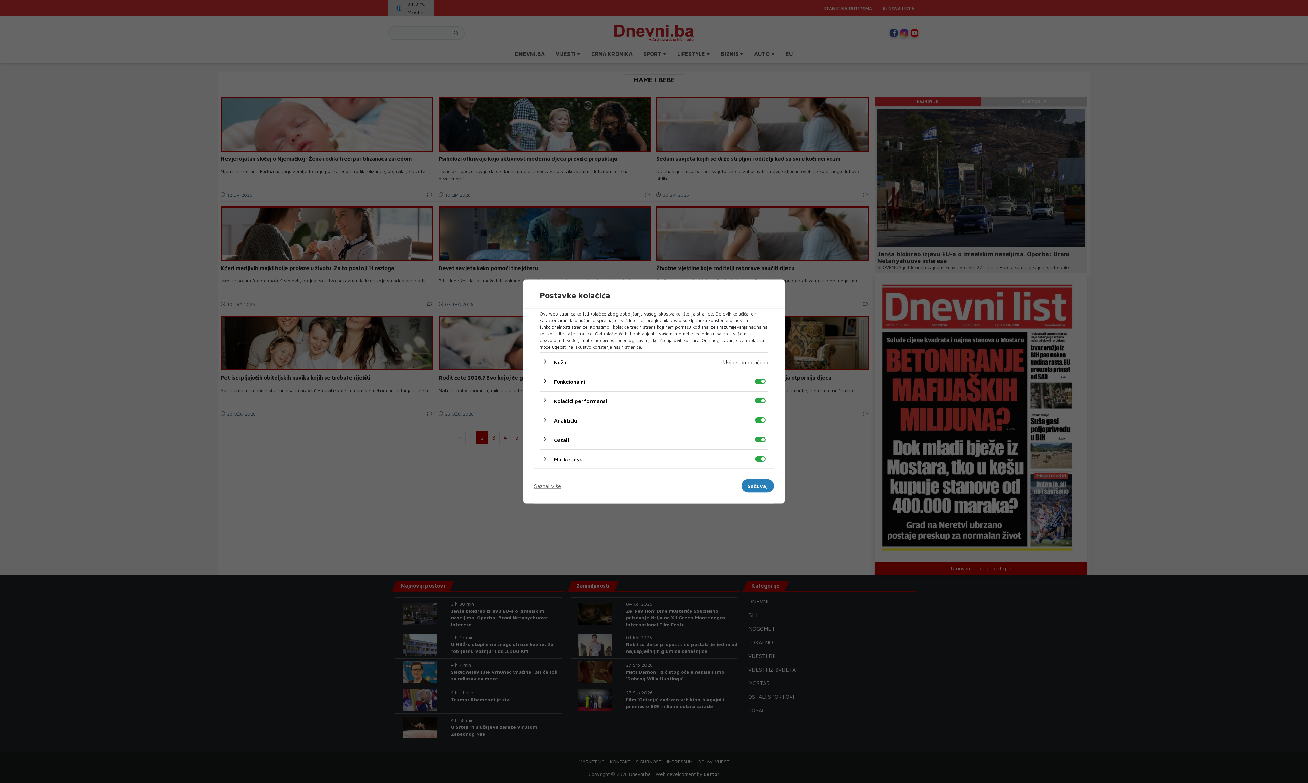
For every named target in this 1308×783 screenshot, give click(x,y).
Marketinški (569, 459)
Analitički (565, 420)
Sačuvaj (758, 486)
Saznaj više (547, 486)
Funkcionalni (569, 381)
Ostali (561, 439)
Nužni (561, 362)
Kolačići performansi (580, 401)
